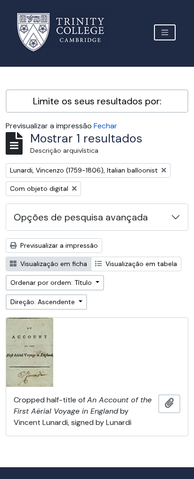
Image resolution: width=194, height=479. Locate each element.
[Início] (66, 32)
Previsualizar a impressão (58, 245)
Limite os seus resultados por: (97, 101)
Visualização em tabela (140, 263)
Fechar (105, 126)
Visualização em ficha (52, 263)
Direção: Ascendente (43, 302)
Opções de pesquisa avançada (81, 217)
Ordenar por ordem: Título (52, 282)
